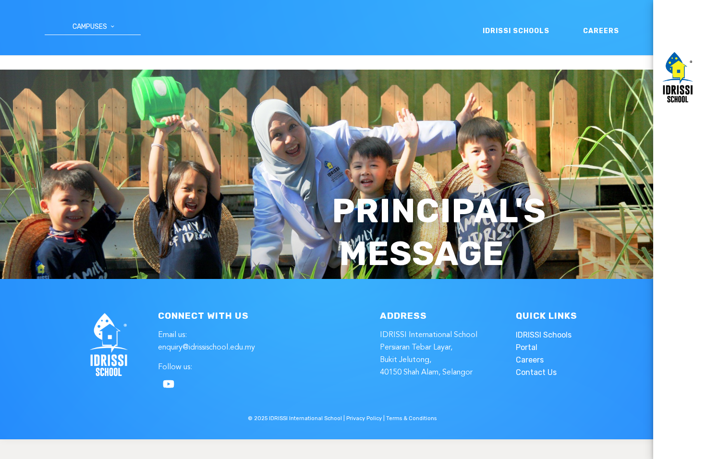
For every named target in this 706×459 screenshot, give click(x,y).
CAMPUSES (90, 27)
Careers (530, 359)
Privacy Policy (364, 418)
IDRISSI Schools (544, 334)
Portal (526, 347)
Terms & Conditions (411, 418)
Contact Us (536, 372)
